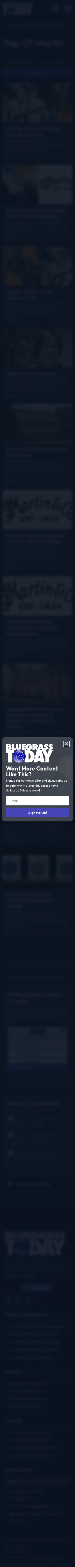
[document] (37, 783)
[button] (66, 743)
